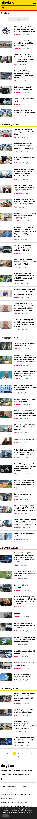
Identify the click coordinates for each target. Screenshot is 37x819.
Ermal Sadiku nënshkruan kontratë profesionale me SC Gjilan (24, 132)
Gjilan (15, 179)
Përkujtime (33, 8)
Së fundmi (4, 770)
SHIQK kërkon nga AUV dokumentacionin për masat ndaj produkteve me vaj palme (24, 29)
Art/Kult (16, 297)
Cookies (30, 794)
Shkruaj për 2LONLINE (13, 786)
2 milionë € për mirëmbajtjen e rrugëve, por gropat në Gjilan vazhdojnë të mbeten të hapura (25, 413)
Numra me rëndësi (15, 790)
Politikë (23, 770)
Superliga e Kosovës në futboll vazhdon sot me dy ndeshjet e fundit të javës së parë (24, 639)
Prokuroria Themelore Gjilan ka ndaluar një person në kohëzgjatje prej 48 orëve (25, 452)
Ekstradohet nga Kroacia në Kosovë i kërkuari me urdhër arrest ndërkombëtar (24, 740)
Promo (7, 8)
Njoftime (10, 802)
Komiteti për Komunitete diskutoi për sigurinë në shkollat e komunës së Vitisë (25, 262)
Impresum (4, 798)
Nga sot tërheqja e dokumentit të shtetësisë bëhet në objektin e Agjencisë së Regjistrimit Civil (25, 522)
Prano (5, 816)
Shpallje (26, 8)
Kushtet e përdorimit (7, 794)
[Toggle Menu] (34, 3)
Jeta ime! (17, 613)
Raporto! (24, 786)
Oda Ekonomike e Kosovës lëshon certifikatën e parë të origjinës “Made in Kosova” (24, 187)
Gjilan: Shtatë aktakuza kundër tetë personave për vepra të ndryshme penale (25, 215)
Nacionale (17, 34)
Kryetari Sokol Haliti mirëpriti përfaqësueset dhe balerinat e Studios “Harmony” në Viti (24, 201)
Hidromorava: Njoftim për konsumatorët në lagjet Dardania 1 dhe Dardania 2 (23, 146)
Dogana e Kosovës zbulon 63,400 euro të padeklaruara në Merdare (24, 625)
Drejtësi (16, 221)
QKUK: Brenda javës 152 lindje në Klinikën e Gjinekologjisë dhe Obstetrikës (25, 427)
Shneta (16, 239)
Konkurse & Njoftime (16, 8)
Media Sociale (5, 790)
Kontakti (3, 786)
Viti (15, 64)
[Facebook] (1, 779)
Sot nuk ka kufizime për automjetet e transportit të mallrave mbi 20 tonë (23, 248)
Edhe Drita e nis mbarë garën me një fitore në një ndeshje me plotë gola (25, 573)
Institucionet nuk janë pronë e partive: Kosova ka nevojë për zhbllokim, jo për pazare (24, 373)
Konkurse (4, 802)
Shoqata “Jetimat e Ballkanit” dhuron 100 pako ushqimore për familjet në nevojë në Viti (24, 482)
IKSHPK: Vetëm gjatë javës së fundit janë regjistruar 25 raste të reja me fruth (25, 387)
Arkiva (10, 798)
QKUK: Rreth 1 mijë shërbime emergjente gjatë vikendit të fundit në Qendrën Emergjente (25, 508)
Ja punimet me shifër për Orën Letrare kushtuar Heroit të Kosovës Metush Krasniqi (24, 292)
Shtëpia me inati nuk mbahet (24, 440)
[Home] (8, 3)
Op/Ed (16, 379)
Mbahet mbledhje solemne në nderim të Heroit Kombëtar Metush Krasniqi (24, 43)
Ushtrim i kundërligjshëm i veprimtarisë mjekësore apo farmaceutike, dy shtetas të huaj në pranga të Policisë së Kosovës (24, 557)
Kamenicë (17, 48)
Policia (16, 81)
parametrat (28, 812)
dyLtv (27, 774)
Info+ (10, 770)
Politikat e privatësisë (21, 794)
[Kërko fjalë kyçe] (3, 8)
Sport (15, 137)
